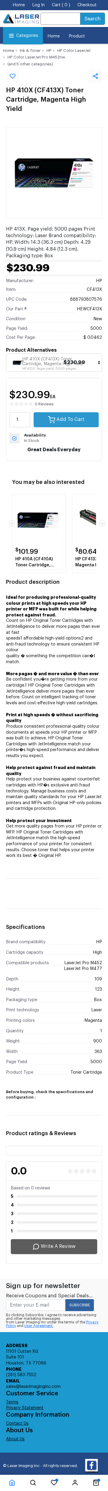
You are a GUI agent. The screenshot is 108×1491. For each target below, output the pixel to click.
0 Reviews (44, 404)
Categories (27, 36)
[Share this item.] (95, 76)
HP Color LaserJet (74, 50)
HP (49, 50)
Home (19, 5)
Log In (38, 5)
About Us (15, 1439)
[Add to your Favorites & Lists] (12, 76)
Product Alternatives (31, 350)
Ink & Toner (30, 50)
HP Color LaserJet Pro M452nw (36, 57)
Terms (12, 1402)
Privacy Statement (25, 1408)
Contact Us (17, 1423)
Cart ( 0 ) (61, 5)
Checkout (87, 5)
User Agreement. (38, 1326)
